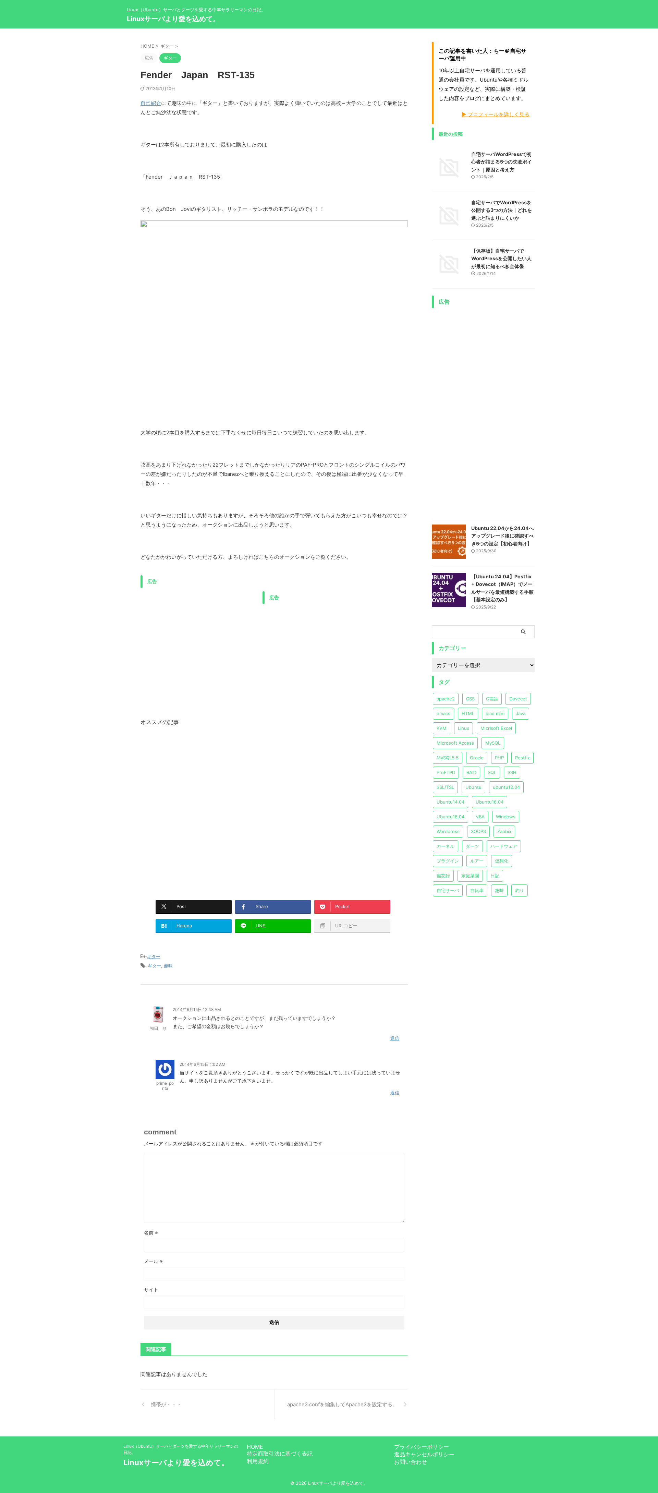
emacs (443, 713)
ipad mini (495, 713)
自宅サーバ (448, 890)
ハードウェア (503, 846)
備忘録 (443, 875)
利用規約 (258, 1461)
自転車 (477, 890)
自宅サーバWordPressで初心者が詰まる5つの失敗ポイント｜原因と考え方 (501, 161)
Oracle (477, 757)
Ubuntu (473, 787)
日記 (494, 875)
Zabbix (504, 831)
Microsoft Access (455, 743)
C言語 (492, 698)
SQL (492, 772)
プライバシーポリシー (421, 1446)
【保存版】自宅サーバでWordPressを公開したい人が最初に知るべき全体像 (501, 258)
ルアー (477, 861)
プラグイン (448, 861)
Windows (505, 816)
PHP (499, 757)
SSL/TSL (445, 787)
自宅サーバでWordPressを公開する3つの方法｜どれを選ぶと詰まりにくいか (501, 210)
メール (153, 1261)
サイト (151, 1289)
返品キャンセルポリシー (424, 1454)
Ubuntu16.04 (489, 802)
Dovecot (518, 698)
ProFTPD (446, 772)
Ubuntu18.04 (450, 816)
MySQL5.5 (448, 757)
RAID (471, 772)
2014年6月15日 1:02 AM (203, 1064)
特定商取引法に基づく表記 (280, 1453)
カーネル (445, 846)
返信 (394, 1038)
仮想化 (501, 861)
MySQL (492, 743)
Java (520, 713)
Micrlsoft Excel (496, 728)
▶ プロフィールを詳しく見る (495, 114)
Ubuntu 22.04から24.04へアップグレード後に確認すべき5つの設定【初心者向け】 (502, 535)
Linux (463, 728)
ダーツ (472, 846)
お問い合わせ (410, 1461)
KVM (442, 728)
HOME (255, 1446)
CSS (470, 698)
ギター (153, 956)
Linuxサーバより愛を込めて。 (173, 19)
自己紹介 (151, 103)
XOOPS (478, 831)
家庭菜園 (470, 875)
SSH (512, 772)
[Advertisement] (198, 639)
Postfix (522, 757)
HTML (468, 713)
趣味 (168, 965)
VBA (480, 816)
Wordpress (448, 831)
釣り (519, 890)
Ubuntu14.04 (450, 802)
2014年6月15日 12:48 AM (197, 1009)
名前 (151, 1233)
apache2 (446, 698)
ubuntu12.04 (506, 787)
